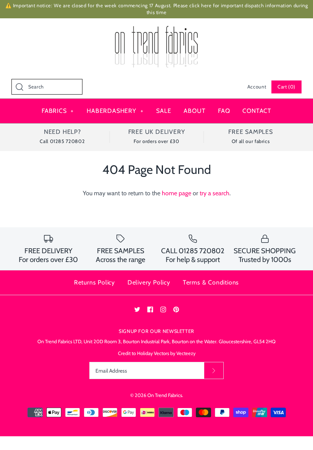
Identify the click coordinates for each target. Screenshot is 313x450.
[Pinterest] (176, 309)
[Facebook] (150, 309)
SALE (163, 110)
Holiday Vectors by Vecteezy (166, 353)
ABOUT (194, 110)
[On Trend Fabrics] (156, 30)
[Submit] (213, 370)
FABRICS (58, 110)
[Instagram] (163, 309)
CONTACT (256, 110)
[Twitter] (137, 309)
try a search (214, 193)
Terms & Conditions (211, 282)
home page (176, 193)
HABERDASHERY (115, 110)
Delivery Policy (148, 282)
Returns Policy (94, 282)
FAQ (224, 110)
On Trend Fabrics (164, 395)
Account (256, 87)
